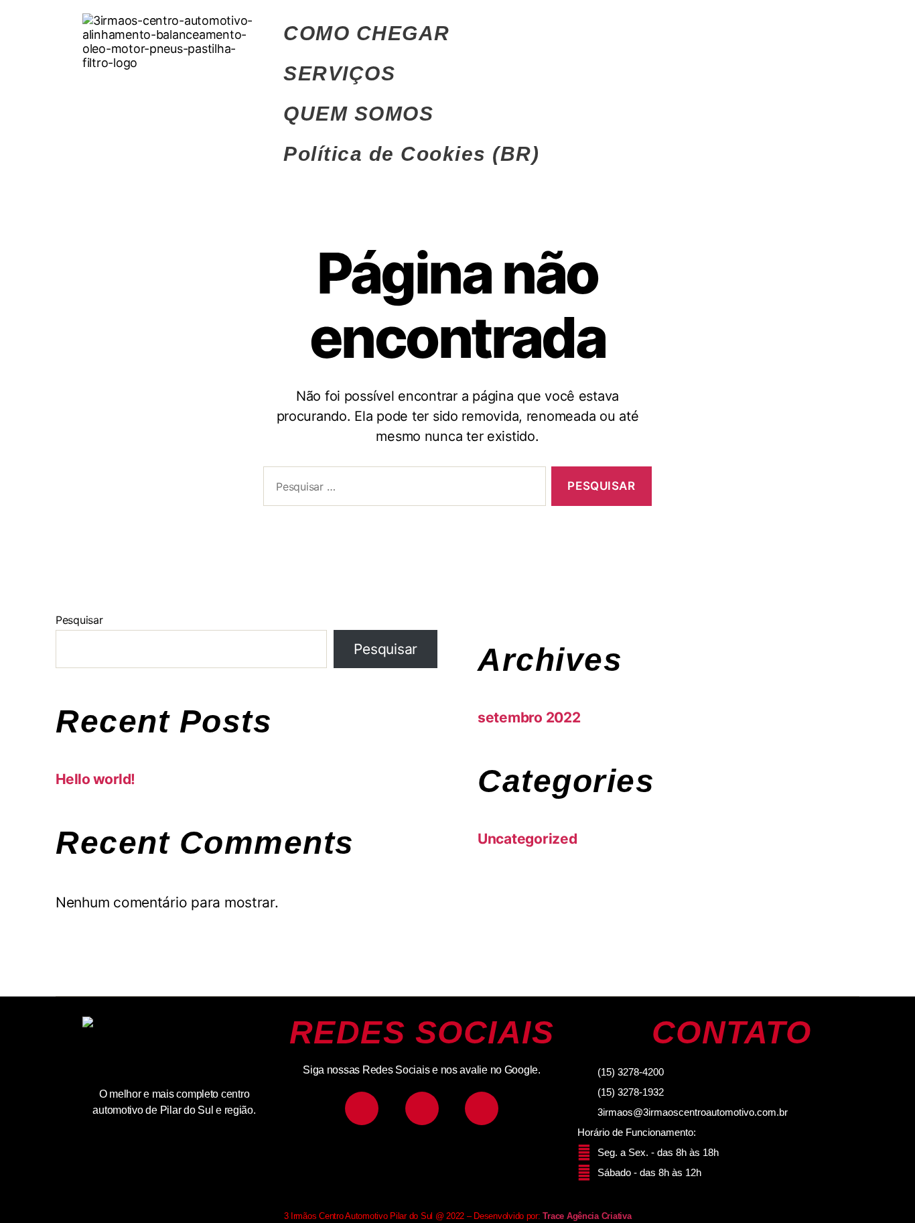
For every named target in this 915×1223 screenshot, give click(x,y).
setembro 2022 (529, 717)
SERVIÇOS (339, 73)
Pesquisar (79, 620)
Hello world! (95, 779)
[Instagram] (361, 1108)
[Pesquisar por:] (402, 488)
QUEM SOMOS (358, 114)
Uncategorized (527, 838)
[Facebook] (422, 1108)
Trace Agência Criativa (587, 1216)
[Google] (481, 1108)
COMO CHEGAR (366, 33)
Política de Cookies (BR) (411, 154)
